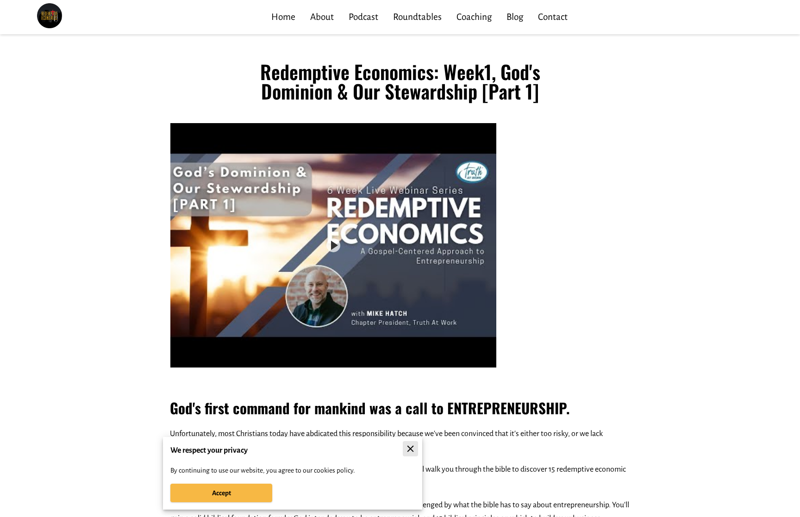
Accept (221, 493)
